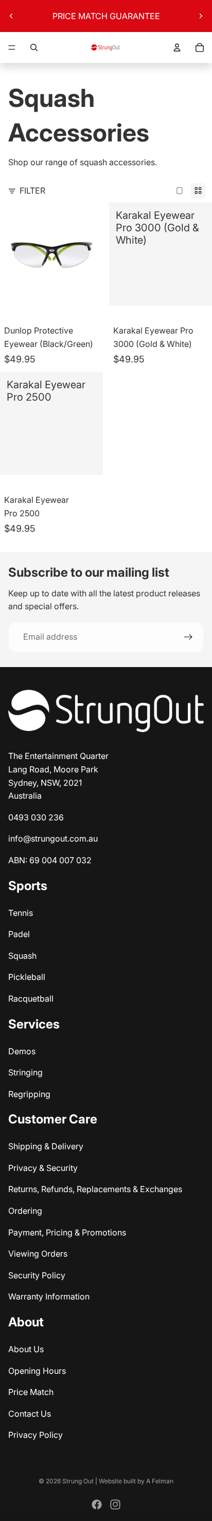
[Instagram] (115, 1504)
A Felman (159, 1481)
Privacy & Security (43, 1168)
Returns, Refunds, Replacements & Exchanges (95, 1189)
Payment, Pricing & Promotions (67, 1232)
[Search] (34, 47)
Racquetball (31, 998)
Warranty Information (49, 1296)
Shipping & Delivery (45, 1146)
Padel (19, 934)
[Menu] (12, 47)
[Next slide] (200, 16)
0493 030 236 (36, 817)
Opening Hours (37, 1371)
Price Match (31, 1392)
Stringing (25, 1072)
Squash (22, 955)
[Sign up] (188, 637)
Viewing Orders (37, 1253)
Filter (32, 190)
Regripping (29, 1094)
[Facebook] (97, 1504)
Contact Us (29, 1413)
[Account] (177, 47)
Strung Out (78, 1481)
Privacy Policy (35, 1435)
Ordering (25, 1211)
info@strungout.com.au (53, 838)
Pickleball (26, 977)
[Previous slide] (11, 16)
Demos (22, 1051)
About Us (26, 1349)
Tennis (20, 913)
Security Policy (36, 1275)
